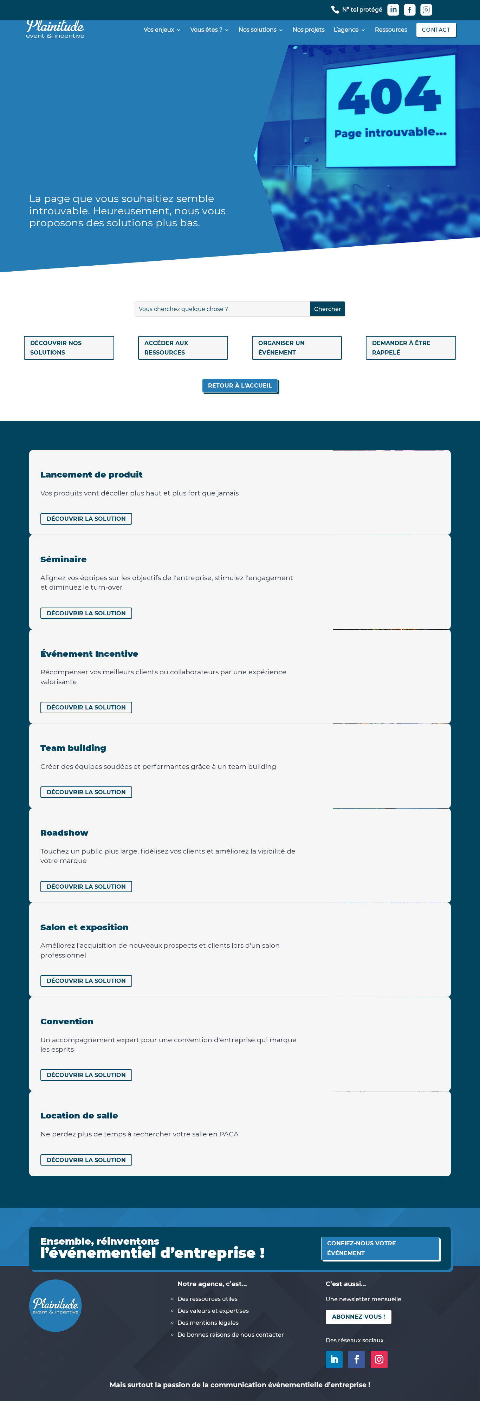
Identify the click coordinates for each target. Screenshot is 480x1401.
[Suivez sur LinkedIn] (334, 1359)
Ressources (391, 30)
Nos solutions (258, 30)
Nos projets (309, 30)
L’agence (346, 30)
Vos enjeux (159, 30)
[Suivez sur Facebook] (356, 1359)
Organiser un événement (281, 348)
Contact (436, 30)
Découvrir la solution (86, 518)
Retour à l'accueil (240, 385)
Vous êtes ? (206, 30)
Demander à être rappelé (401, 348)
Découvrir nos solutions (56, 348)
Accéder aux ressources (166, 348)
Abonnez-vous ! (358, 1317)
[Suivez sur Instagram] (379, 1359)
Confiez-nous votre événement (361, 1248)
